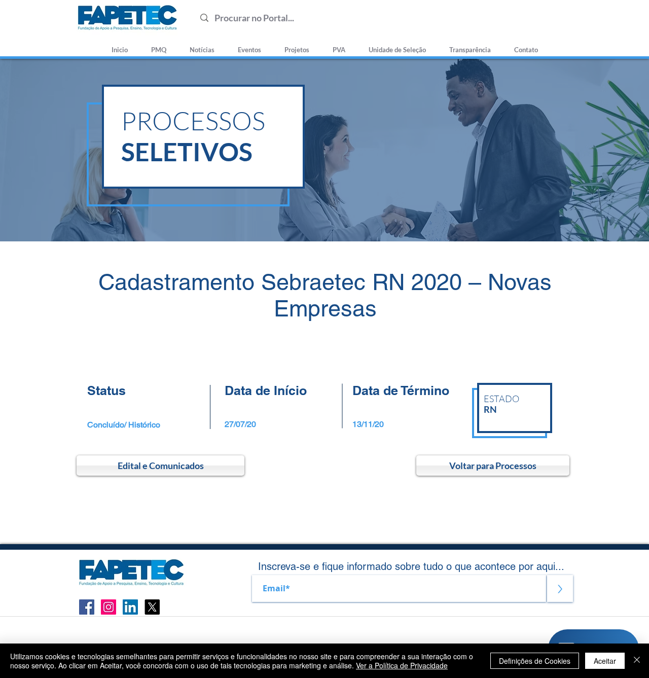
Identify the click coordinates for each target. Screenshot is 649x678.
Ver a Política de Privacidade (402, 665)
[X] (152, 607)
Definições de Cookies (534, 661)
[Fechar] (637, 661)
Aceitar (605, 661)
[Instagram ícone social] (108, 607)
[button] (397, 45)
